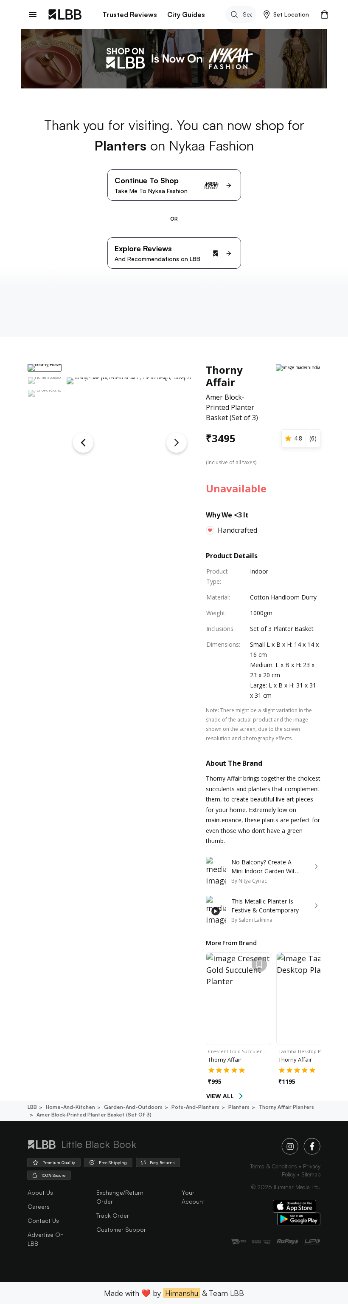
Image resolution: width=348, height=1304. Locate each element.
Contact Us (43, 1220)
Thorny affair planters (286, 1107)
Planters (239, 1107)
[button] (286, 14)
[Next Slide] (176, 442)
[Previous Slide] (83, 442)
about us (40, 1192)
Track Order (112, 1215)
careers (39, 1206)
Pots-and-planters (195, 1107)
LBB (32, 1107)
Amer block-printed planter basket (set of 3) (94, 1114)
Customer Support (122, 1229)
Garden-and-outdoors (133, 1107)
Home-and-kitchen (70, 1107)
